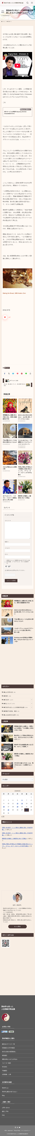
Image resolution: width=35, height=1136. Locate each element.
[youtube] (19, 1127)
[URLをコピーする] (30, 373)
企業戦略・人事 (6, 1074)
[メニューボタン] (32, 3)
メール (7, 548)
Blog (3, 1095)
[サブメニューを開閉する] (31, 700)
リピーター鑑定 (6, 1063)
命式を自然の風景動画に (9, 1051)
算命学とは (5, 1088)
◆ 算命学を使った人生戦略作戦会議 (16, 707)
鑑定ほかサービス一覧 (8, 1044)
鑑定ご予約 (5, 1111)
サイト (6, 554)
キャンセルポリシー (25, 1130)
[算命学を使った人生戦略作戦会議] (12, 3)
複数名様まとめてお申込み (9, 1059)
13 (22, 803)
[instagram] (15, 1127)
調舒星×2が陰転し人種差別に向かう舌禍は (14, 838)
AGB (6, 1130)
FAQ (3, 1115)
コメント (8, 520)
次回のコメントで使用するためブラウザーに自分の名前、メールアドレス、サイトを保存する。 (18, 562)
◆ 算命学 (7, 367)
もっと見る (17, 926)
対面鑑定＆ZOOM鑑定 (8, 1048)
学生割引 (4, 1067)
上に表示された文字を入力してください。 (15, 570)
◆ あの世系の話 (9, 692)
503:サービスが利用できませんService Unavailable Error (15, 112)
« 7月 (2, 816)
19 (17, 806)
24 (8, 810)
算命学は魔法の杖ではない (9, 1091)
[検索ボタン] (27, 3)
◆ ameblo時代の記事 (11, 715)
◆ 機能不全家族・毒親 (11, 711)
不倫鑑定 (4, 1070)
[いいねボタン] (5, 317)
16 (4, 806)
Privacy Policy (17, 1130)
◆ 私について (9, 703)
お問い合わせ (6, 1107)
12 (17, 803)
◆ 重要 (7, 696)
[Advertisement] (17, 344)
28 (26, 810)
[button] (4, 373)
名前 (6, 541)
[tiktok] (17, 1127)
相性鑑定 (4, 1055)
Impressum (10, 1130)
